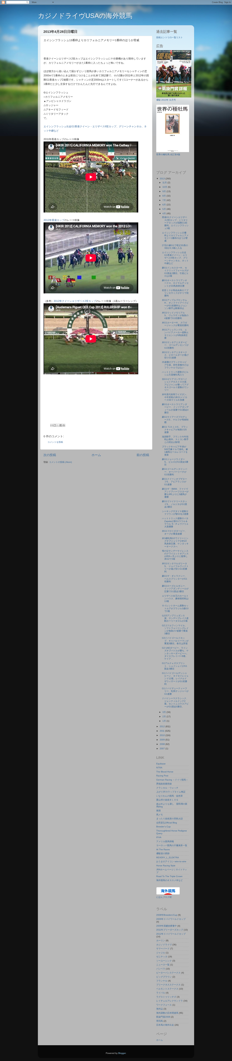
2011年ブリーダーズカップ (169, 929)
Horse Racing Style (165, 865)
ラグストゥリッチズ (166, 997)
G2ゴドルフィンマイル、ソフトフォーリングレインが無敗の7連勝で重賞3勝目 (175, 629)
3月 (164, 712)
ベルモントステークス (167, 988)
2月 (164, 716)
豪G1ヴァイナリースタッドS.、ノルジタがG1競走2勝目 (174, 504)
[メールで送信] (51, 425)
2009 (162, 739)
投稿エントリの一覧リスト (169, 37)
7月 (164, 200)
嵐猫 (158, 810)
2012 (162, 726)
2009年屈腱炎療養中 (166, 926)
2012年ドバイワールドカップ (171, 934)
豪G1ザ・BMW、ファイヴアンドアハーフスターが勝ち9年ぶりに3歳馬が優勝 (175, 493)
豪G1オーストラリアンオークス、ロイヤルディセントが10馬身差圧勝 (175, 283)
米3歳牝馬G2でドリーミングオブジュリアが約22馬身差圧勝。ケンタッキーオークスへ (175, 542)
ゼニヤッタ (161, 956)
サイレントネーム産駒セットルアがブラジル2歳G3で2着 (175, 608)
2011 (162, 731)
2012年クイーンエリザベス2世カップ (75, 301)
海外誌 (159, 1009)
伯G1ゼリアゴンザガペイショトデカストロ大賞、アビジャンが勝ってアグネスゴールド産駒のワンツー (175, 384)
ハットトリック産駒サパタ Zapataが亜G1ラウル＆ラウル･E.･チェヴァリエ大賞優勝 (175, 522)
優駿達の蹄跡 (163, 853)
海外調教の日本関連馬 (167, 1013)
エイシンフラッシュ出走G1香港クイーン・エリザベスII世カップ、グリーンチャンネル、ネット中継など (175, 258)
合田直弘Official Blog (166, 822)
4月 (164, 213)
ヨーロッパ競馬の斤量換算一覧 (171, 845)
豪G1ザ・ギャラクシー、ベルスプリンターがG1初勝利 (174, 579)
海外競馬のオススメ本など (169, 880)
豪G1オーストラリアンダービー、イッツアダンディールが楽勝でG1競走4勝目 (175, 408)
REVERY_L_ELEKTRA (167, 857)
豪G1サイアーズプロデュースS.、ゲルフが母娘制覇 (175, 420)
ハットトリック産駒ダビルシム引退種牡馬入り (175, 373)
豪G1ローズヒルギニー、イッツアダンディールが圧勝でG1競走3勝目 (175, 589)
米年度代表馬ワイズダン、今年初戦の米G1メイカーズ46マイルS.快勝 (175, 397)
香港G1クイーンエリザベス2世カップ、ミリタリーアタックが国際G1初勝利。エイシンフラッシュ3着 (175, 222)
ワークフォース (164, 1005)
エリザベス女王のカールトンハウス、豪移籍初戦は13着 (175, 599)
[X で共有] (57, 425)
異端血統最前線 (164, 783)
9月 (164, 191)
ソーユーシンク (164, 960)
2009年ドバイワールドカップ (171, 919)
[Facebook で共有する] (60, 425)
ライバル (160, 992)
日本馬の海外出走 (165, 1025)
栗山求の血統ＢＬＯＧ (167, 800)
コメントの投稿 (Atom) (60, 462)
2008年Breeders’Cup (166, 915)
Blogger (122, 1053)
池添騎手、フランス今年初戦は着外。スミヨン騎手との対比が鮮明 (175, 439)
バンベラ (160, 968)
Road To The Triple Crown (169, 876)
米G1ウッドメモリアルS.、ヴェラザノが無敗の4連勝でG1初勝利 (175, 315)
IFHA (158, 837)
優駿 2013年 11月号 (166, 100)
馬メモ (159, 814)
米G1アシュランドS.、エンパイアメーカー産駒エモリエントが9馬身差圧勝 (175, 333)
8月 (164, 196)
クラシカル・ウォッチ (167, 788)
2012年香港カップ (54, 220)
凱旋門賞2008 (163, 1017)
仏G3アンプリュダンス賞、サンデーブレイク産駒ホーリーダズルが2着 (175, 618)
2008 (162, 744)
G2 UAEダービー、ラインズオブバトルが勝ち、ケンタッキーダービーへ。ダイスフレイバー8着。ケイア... (175, 653)
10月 (165, 187)
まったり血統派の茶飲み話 (169, 818)
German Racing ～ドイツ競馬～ (172, 779)
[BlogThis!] (54, 425)
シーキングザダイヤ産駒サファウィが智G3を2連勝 (175, 512)
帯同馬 (159, 1021)
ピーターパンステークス (168, 972)
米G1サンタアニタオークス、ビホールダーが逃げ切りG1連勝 (175, 355)
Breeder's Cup (163, 826)
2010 (162, 735)
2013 (162, 178)
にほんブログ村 (164, 897)
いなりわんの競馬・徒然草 (169, 796)
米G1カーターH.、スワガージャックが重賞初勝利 (175, 324)
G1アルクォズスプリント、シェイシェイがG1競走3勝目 (174, 666)
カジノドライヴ (164, 944)
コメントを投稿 (55, 442)
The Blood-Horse (164, 771)
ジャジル (160, 952)
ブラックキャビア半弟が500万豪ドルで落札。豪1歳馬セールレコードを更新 (175, 450)
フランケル (161, 980)
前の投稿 (143, 455)
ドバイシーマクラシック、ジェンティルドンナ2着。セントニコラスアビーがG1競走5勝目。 (175, 702)
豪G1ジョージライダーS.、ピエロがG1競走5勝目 (175, 462)
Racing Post (162, 775)
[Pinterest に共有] (63, 425)
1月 (164, 721)
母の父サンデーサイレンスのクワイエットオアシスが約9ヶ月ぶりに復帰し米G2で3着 (175, 555)
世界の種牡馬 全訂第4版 (168, 154)
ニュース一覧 (163, 964)
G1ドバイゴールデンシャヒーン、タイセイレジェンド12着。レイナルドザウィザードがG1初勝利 (175, 678)
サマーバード (163, 948)
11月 (164, 182)
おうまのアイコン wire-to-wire (171, 861)
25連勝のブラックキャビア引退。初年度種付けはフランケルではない (175, 365)
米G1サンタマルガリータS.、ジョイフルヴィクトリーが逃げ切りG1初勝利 (175, 567)
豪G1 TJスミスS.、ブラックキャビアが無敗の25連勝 (175, 430)
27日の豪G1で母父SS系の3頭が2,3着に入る (175, 246)
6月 (164, 204)
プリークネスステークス (168, 984)
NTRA (159, 767)
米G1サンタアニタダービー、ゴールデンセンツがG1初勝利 (175, 345)
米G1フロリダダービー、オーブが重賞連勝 (174, 532)
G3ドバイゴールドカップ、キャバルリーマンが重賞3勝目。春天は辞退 (175, 641)
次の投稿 (49, 455)
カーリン (160, 940)
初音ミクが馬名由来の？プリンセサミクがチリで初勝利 (175, 293)
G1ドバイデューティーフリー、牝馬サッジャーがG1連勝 (175, 691)
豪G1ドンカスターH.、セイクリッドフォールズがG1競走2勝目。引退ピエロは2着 (175, 271)
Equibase (161, 763)
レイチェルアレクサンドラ (169, 1000)
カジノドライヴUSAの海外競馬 (85, 15)
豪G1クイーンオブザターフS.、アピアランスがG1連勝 (174, 482)
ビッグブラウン (164, 977)
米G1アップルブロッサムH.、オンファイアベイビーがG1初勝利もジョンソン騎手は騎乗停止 (175, 304)
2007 (162, 748)
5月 (164, 209)
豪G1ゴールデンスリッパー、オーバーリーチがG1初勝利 (174, 472)
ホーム (96, 455)
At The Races (163, 849)
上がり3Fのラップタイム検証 (170, 791)
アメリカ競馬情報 (165, 841)
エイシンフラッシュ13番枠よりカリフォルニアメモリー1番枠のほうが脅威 (175, 236)
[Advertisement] (80, 50)
